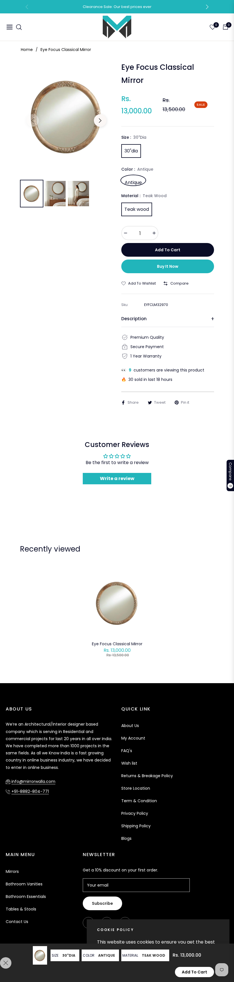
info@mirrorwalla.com (33, 781)
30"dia (131, 151)
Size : (133, 137)
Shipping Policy (136, 826)
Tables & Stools (21, 909)
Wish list (129, 763)
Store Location (135, 788)
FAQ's (126, 751)
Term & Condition (139, 801)
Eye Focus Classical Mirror (117, 644)
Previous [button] (32, 120)
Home (27, 49)
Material (130, 955)
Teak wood (136, 209)
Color (88, 955)
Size (55, 955)
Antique (133, 182)
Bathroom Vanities (24, 884)
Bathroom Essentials (26, 896)
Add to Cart (194, 972)
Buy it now (167, 266)
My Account (133, 738)
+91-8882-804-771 (30, 791)
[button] (207, 7)
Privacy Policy (134, 813)
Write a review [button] (117, 478)
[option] (66, 116)
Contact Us (17, 921)
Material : (144, 196)
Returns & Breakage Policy (147, 776)
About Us (130, 725)
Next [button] (100, 120)
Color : (137, 169)
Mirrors (12, 871)
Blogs (126, 838)
